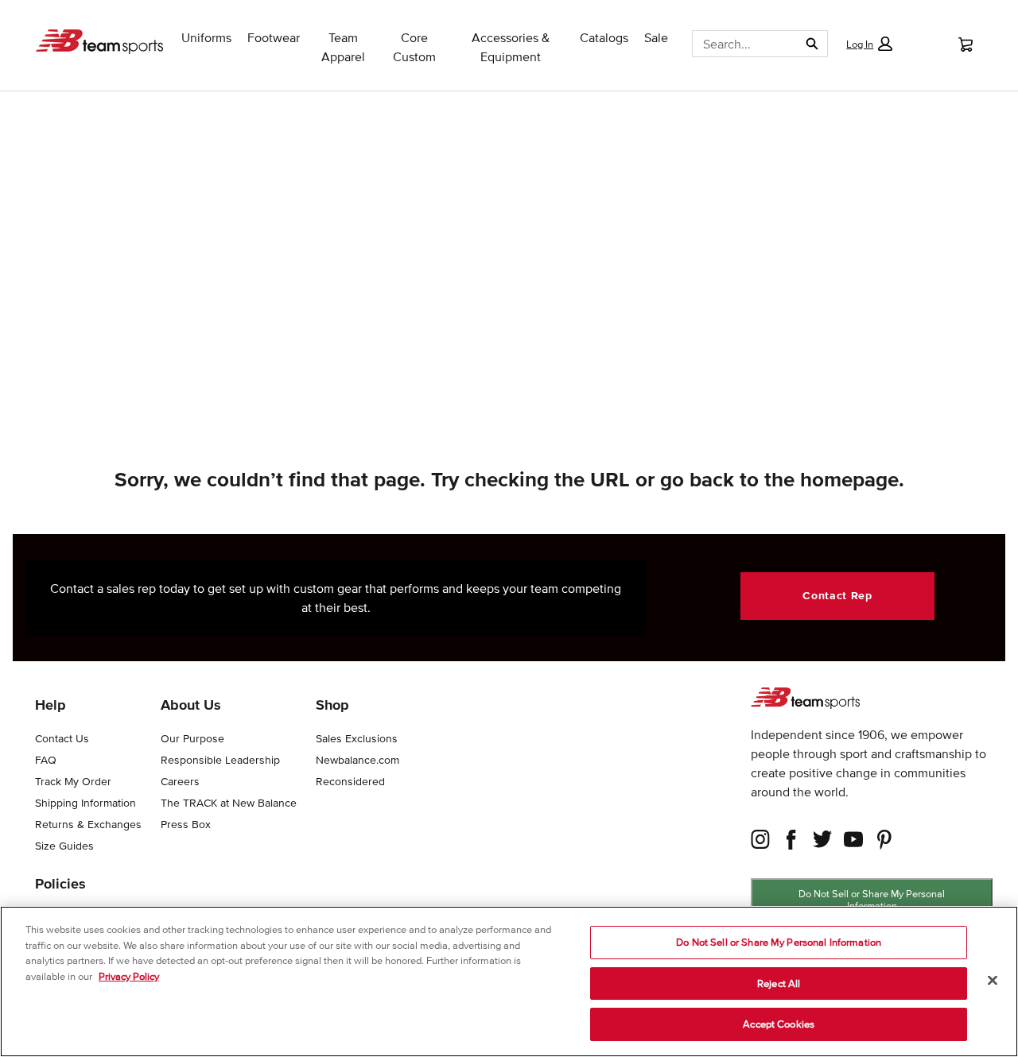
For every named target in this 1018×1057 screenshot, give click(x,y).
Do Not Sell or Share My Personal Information (871, 900)
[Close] (992, 980)
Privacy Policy (129, 976)
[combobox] (739, 44)
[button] (869, 43)
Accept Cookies (778, 1024)
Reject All (778, 983)
